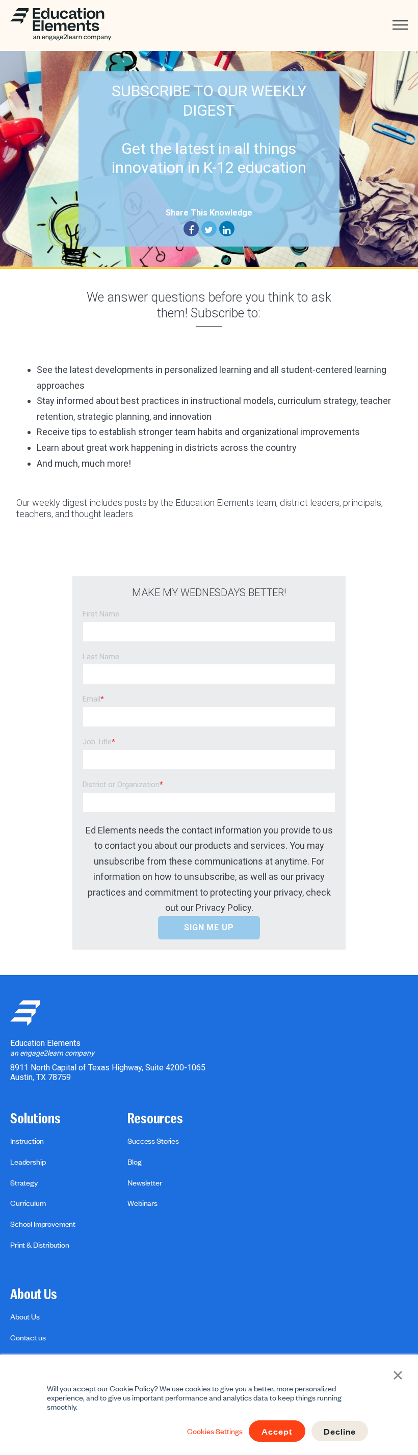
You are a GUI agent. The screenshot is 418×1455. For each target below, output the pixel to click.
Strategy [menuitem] (24, 1182)
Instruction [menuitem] (27, 1141)
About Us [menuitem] (33, 1294)
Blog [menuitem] (134, 1161)
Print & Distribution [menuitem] (39, 1245)
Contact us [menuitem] (27, 1337)
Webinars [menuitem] (142, 1203)
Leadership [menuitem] (27, 1161)
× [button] (398, 1374)
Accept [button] (277, 1431)
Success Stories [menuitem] (153, 1141)
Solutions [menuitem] (35, 1119)
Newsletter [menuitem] (144, 1182)
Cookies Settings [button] (215, 1431)
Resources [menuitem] (155, 1119)
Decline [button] (340, 1431)
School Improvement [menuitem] (42, 1224)
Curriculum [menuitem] (27, 1203)
